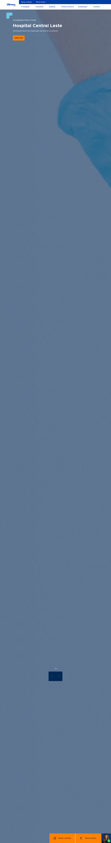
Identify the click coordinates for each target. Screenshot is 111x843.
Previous (52, 676)
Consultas (39, 7)
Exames (52, 7)
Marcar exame (90, 838)
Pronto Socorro (67, 7)
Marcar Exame (40, 2)
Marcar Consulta (26, 2)
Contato (96, 7)
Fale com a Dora (21, 50)
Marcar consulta (64, 838)
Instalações (82, 7)
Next (59, 676)
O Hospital (25, 7)
